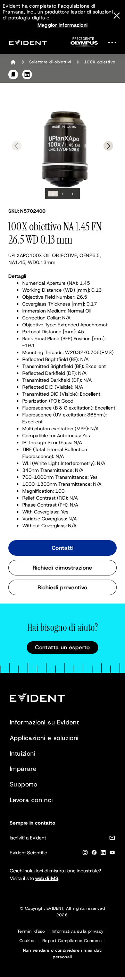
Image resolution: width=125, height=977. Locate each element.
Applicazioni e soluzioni (44, 738)
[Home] (13, 62)
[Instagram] (85, 853)
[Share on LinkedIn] (27, 74)
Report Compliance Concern (72, 940)
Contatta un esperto (62, 647)
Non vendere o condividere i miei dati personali (62, 954)
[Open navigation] (114, 42)
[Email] (112, 839)
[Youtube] (112, 853)
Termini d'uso (31, 931)
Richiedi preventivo (63, 587)
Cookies (27, 940)
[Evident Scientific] (28, 42)
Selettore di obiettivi (50, 62)
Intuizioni (22, 753)
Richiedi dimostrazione (62, 567)
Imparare (23, 769)
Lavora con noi (31, 800)
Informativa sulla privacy (78, 931)
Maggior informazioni (63, 25)
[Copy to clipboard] (13, 74)
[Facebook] (94, 853)
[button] (62, 145)
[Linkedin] (103, 853)
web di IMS (46, 878)
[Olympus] (84, 44)
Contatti (62, 548)
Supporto (23, 784)
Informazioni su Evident (44, 722)
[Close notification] (116, 15)
